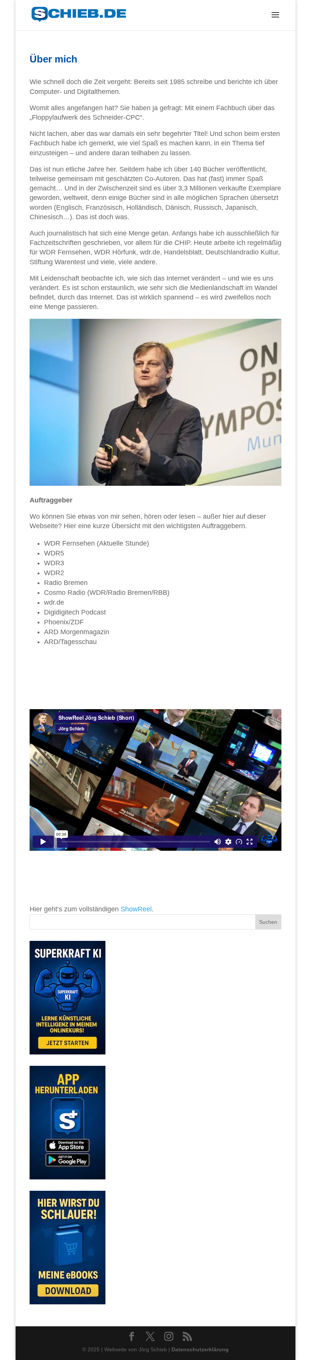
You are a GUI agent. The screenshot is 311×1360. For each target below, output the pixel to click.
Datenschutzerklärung (200, 1349)
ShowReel (136, 909)
